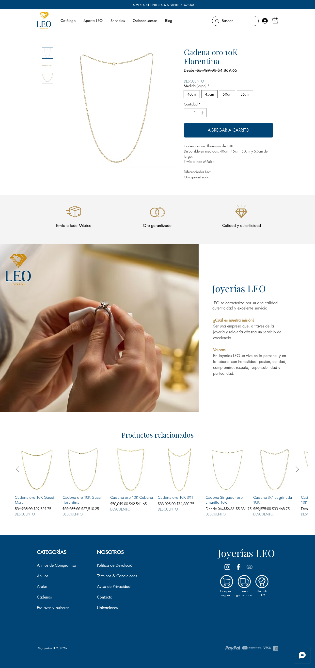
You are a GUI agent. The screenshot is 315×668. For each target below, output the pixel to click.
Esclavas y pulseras (53, 607)
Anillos (42, 576)
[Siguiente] (297, 469)
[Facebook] (238, 567)
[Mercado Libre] (249, 567)
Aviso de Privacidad (113, 586)
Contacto (104, 597)
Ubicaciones (107, 607)
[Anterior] (17, 469)
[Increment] (203, 112)
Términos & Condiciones (117, 576)
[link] (275, 20)
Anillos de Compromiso (56, 565)
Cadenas (44, 597)
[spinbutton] (195, 112)
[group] (157, 482)
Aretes (42, 586)
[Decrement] (188, 112)
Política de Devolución (115, 565)
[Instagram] (227, 567)
